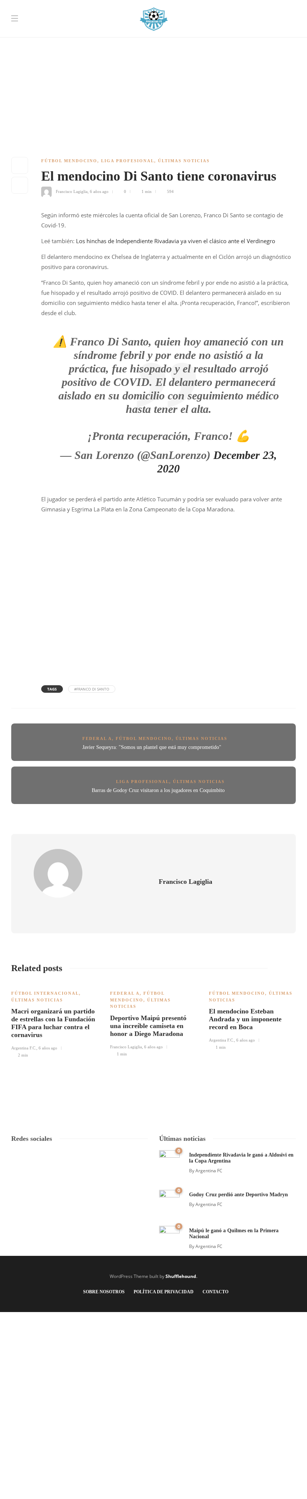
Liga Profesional (127, 160)
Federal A (97, 738)
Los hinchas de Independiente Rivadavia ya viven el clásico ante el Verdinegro (175, 241)
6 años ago (99, 191)
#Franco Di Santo (91, 689)
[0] (169, 1159)
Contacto (215, 1291)
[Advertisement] (153, 52)
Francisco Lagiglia (72, 191)
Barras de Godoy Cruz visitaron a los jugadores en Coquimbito (158, 790)
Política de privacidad (164, 1291)
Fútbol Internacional (45, 993)
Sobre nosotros (104, 1291)
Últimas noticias (184, 160)
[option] (55, 1020)
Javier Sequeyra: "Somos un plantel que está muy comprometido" (151, 747)
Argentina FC (208, 1170)
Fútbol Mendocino (69, 160)
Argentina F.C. (23, 1048)
